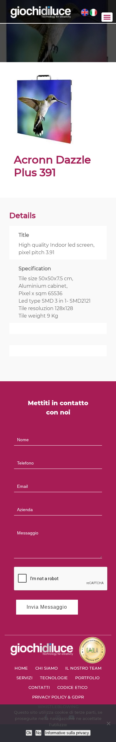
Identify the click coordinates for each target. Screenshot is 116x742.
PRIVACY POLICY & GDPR (58, 696)
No (38, 733)
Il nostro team (83, 668)
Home (21, 668)
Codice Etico (72, 687)
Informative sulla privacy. (67, 733)
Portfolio (87, 677)
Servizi (24, 677)
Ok (29, 733)
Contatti (39, 687)
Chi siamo (46, 668)
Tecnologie (54, 677)
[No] (108, 723)
